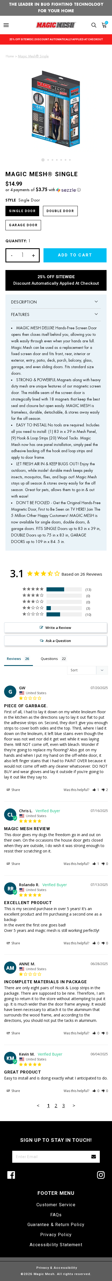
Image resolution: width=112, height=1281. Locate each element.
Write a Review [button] (58, 627)
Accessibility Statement (56, 1244)
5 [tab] (61, 160)
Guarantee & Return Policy (56, 1224)
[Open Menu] (6, 25)
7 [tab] (70, 160)
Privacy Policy (56, 1234)
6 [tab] (65, 160)
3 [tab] (52, 160)
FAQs (56, 1214)
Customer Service (55, 1204)
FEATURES (20, 315)
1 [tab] (43, 160)
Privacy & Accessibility (56, 1268)
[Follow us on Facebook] (11, 1175)
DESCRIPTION (24, 302)
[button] (56, 190)
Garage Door (23, 225)
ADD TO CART (75, 255)
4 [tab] (57, 160)
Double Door (60, 211)
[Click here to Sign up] (94, 1157)
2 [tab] (48, 160)
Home (10, 56)
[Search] (94, 25)
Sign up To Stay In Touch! (56, 1140)
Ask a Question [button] (58, 640)
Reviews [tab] (14, 658)
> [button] (74, 1105)
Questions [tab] (49, 658)
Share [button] (15, 789)
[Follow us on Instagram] (101, 1175)
